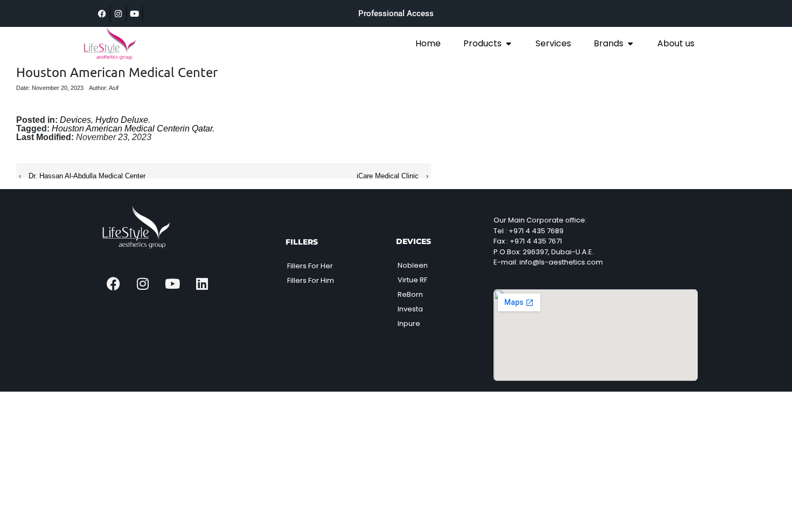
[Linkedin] (202, 283)
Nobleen (413, 265)
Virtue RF (412, 280)
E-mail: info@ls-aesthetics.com (548, 262)
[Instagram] (118, 13)
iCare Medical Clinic (388, 176)
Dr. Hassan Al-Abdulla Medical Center (87, 176)
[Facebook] (102, 13)
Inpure (409, 323)
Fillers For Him (310, 280)
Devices (75, 119)
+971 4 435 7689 (536, 231)
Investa (410, 309)
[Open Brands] (630, 43)
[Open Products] (508, 43)
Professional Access (396, 13)
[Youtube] (135, 13)
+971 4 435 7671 (536, 241)
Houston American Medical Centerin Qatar (132, 128)
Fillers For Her (310, 266)
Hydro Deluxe (121, 119)
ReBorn (410, 294)
